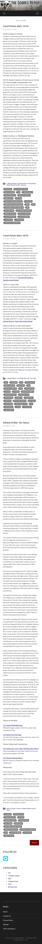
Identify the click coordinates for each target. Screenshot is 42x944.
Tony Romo (19, 219)
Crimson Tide (18, 814)
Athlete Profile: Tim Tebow (16, 422)
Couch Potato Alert (21, 183)
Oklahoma (8, 404)
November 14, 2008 (10, 29)
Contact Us (7, 916)
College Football (11, 183)
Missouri (8, 401)
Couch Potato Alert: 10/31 (15, 235)
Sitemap (6, 924)
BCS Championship (21, 189)
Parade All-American (28, 829)
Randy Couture (10, 213)
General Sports (31, 183)
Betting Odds (12, 887)
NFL (19, 185)
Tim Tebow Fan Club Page (12, 735)
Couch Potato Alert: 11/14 (15, 26)
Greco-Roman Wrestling (13, 201)
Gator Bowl (29, 388)
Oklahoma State (21, 404)
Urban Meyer (9, 410)
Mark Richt (29, 397)
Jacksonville (23, 820)
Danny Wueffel (10, 817)
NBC (33, 204)
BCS (21, 382)
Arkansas (8, 189)
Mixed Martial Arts (12, 185)
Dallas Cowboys (24, 195)
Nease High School (11, 829)
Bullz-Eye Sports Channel (14, 808)
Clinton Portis (10, 195)
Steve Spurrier (24, 216)
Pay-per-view (9, 210)
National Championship (13, 826)
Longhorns (9, 397)
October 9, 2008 (8, 426)
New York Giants (20, 401)
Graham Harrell (27, 391)
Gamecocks (9, 198)
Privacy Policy (8, 920)
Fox (21, 388)
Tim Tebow (8, 219)
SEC (31, 404)
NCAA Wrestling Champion (14, 207)
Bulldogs (21, 385)
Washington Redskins (12, 223)
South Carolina (24, 213)
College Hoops (13, 881)
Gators (18, 198)
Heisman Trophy (10, 394)
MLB (9, 884)
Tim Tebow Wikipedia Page (12, 725)
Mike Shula (18, 823)
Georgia (16, 391)
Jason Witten (24, 394)
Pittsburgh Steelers (24, 210)
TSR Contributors (9, 929)
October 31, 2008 (9, 239)
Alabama (14, 382)
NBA (9, 878)
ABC (6, 382)
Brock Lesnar (9, 192)
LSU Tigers (8, 823)
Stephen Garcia (10, 216)
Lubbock (19, 397)
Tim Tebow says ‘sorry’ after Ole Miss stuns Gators (21, 749)
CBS (18, 192)
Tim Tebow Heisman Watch (12, 758)
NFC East (32, 401)
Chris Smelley (27, 192)
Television (23, 185)
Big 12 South (30, 382)
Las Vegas (28, 201)
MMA (27, 204)
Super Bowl (9, 407)
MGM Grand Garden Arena (14, 204)
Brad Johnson (9, 385)
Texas (18, 407)
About (5, 912)
